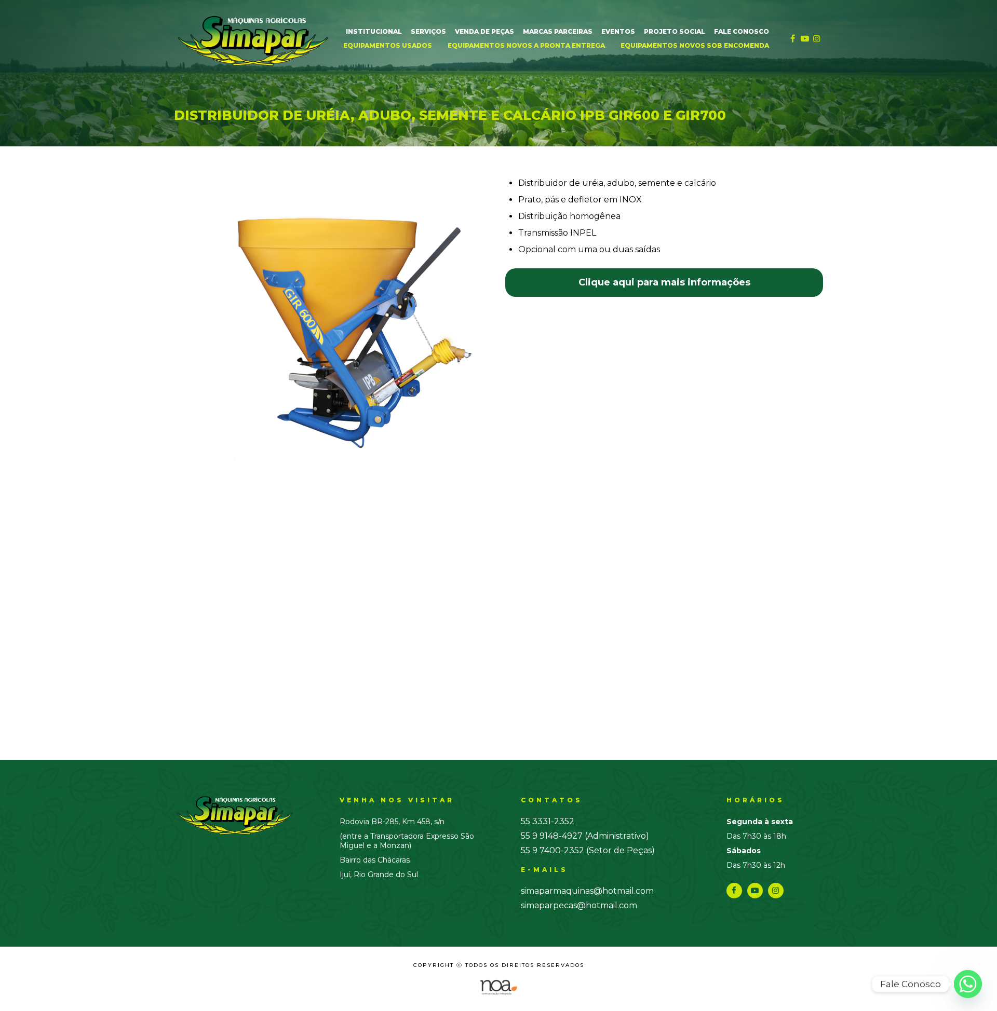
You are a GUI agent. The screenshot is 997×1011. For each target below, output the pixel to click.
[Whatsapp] (968, 984)
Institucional (374, 31)
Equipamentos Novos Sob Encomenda (695, 45)
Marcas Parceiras (557, 31)
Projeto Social (674, 31)
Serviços (428, 31)
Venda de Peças (484, 31)
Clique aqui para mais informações (664, 282)
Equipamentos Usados (387, 45)
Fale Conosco (741, 31)
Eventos (618, 31)
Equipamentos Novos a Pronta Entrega (526, 45)
